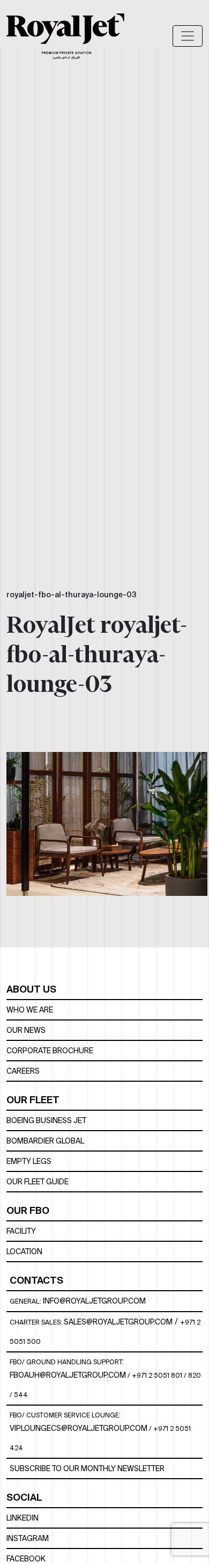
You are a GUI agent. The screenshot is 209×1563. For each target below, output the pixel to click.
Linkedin (22, 1518)
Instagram (27, 1538)
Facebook (26, 1558)
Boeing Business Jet (46, 1120)
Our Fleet (32, 1099)
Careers (23, 1071)
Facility (21, 1231)
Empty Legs (28, 1161)
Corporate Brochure (49, 1050)
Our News (26, 1030)
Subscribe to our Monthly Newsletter (87, 1468)
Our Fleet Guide (37, 1181)
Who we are (29, 1009)
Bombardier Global (45, 1141)
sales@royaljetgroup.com (118, 1322)
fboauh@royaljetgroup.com (68, 1375)
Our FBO (27, 1210)
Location (24, 1251)
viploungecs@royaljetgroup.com (78, 1428)
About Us (31, 989)
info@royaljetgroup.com (94, 1301)
